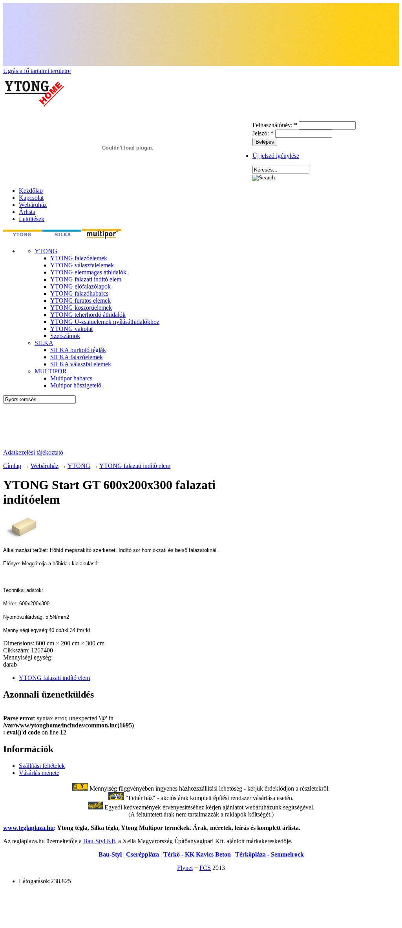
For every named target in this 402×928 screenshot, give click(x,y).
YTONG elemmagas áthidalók (88, 272)
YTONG (46, 251)
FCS (205, 867)
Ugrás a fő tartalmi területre (37, 71)
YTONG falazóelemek (78, 258)
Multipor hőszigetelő (75, 385)
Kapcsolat (31, 197)
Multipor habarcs (71, 378)
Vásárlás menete (39, 772)
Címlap (12, 465)
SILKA (44, 343)
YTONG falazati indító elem (85, 279)
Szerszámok (65, 335)
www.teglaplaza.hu (28, 827)
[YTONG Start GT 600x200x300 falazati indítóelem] (22, 536)
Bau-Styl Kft (99, 841)
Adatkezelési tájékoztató (33, 452)
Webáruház (33, 204)
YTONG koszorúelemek (81, 307)
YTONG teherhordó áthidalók (88, 314)
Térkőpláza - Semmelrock (269, 854)
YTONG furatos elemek (80, 300)
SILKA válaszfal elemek (80, 364)
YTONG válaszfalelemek (82, 265)
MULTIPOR (51, 371)
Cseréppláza (142, 854)
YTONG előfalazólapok (80, 286)
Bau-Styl (110, 854)
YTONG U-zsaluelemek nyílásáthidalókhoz (104, 321)
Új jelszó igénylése (275, 155)
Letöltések (31, 219)
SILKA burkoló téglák (78, 350)
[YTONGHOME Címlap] (34, 117)
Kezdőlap (31, 190)
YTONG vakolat (71, 328)
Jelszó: (263, 133)
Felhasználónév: (274, 125)
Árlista (27, 211)
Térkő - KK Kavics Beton (197, 854)
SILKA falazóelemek (76, 357)
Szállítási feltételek (42, 765)
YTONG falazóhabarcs (79, 293)
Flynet (185, 867)
